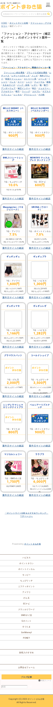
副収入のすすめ (26, 652)
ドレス (12, 82)
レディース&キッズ (20, 76)
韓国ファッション (13, 79)
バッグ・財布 (23, 85)
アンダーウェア (8, 88)
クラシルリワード (26, 609)
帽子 (18, 91)
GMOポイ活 (26, 615)
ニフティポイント (26, 586)
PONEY (26, 638)
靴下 (46, 85)
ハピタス (26, 557)
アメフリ (26, 592)
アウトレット (30, 95)
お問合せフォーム (26, 667)
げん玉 (26, 598)
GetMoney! (26, 632)
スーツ (21, 82)
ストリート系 (30, 79)
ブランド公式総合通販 (37, 72)
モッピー (26, 575)
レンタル (18, 95)
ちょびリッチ (26, 581)
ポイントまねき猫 (32, 544)
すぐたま (26, 627)
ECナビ (26, 604)
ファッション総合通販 (14, 72)
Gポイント (26, 621)
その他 (41, 95)
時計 (34, 88)
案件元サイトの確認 (13, 149)
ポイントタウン (26, 563)
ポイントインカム (26, 569)
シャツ (29, 82)
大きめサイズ (9, 85)
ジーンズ (42, 79)
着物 (48, 82)
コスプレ (36, 91)
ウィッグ (26, 91)
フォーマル (39, 82)
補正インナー (24, 88)
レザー (35, 85)
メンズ (34, 76)
